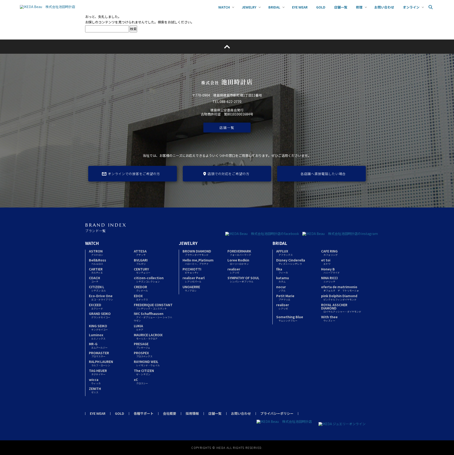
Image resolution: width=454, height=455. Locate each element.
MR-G (98, 345)
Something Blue (289, 318)
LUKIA (138, 327)
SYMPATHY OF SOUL (243, 279)
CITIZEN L (97, 288)
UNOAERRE (191, 288)
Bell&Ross (97, 261)
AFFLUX (284, 252)
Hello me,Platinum (198, 261)
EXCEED (96, 306)
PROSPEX (143, 354)
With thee (329, 318)
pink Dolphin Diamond (339, 297)
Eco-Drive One (101, 297)
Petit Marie (285, 297)
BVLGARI (141, 261)
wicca (95, 381)
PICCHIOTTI (192, 270)
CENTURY (142, 270)
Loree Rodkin (238, 261)
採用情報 (192, 413)
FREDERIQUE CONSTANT (153, 306)
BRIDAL (279, 243)
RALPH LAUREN (101, 363)
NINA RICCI (329, 279)
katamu (282, 279)
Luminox (97, 336)
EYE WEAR (97, 413)
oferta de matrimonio (340, 288)
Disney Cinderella (290, 261)
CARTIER (96, 270)
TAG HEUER (98, 372)
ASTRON (96, 252)
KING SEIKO (98, 327)
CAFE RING (329, 252)
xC (141, 381)
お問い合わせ (241, 413)
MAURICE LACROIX (148, 336)
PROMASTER (99, 354)
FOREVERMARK (239, 252)
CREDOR (141, 288)
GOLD (119, 413)
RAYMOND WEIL (147, 363)
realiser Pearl (194, 279)
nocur (281, 288)
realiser (233, 270)
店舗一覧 (227, 127)
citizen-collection (149, 279)
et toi (326, 261)
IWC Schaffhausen (153, 316)
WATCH (92, 243)
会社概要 (169, 413)
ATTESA (140, 252)
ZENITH (95, 390)
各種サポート (143, 413)
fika (282, 270)
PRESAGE (142, 345)
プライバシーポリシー (276, 413)
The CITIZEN (144, 372)
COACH (94, 279)
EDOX (141, 297)
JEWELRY (188, 243)
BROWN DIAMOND (197, 252)
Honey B (330, 270)
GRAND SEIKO (100, 315)
